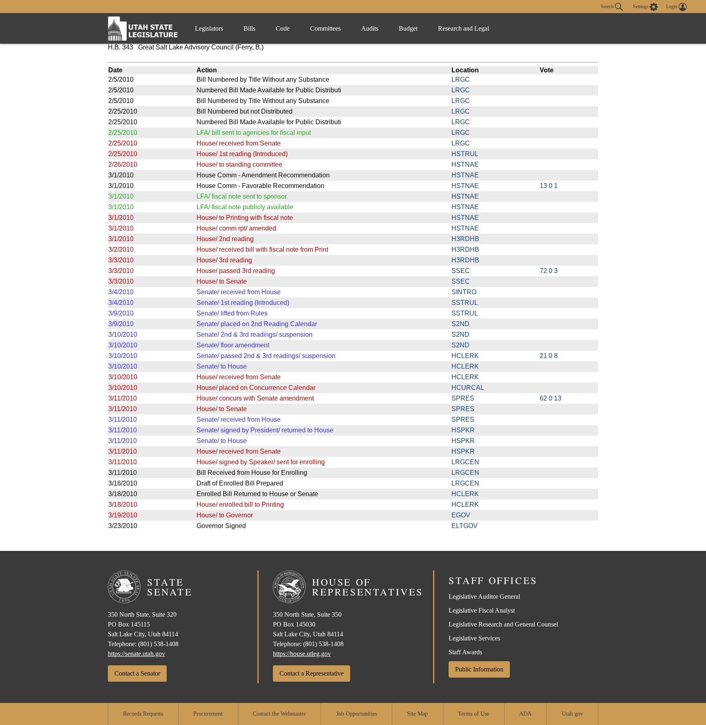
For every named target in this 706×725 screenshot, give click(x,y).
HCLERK (465, 355)
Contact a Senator (137, 673)
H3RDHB (465, 238)
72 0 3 (549, 270)
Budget (408, 28)
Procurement (208, 714)
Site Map (417, 714)
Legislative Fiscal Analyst (482, 610)
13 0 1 (549, 185)
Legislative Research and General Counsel (503, 624)
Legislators (209, 28)
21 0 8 (549, 355)
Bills (249, 28)
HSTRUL (464, 153)
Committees (325, 28)
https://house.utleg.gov (302, 653)
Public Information (479, 669)
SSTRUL (464, 302)
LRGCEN (465, 462)
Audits (369, 28)
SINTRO (463, 292)
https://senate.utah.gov (136, 653)
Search (608, 6)
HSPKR (463, 430)
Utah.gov (572, 714)
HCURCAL (467, 387)
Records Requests (143, 714)
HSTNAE (465, 164)
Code (283, 28)
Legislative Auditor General (484, 596)
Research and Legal (463, 28)
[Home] (143, 28)
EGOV (460, 515)
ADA (525, 714)
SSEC (460, 270)
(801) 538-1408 (158, 643)
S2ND (460, 323)
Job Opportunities (356, 714)
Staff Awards (465, 652)
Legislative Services (474, 638)
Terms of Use (473, 714)
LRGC (460, 79)
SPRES (462, 398)
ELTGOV (464, 525)
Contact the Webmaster (279, 714)
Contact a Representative (311, 673)
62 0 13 (550, 398)
